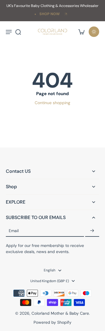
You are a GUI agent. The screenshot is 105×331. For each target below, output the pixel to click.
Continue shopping (52, 102)
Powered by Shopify (52, 322)
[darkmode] (94, 31)
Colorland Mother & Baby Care (60, 313)
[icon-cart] (81, 32)
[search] (18, 32)
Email (14, 230)
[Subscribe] (92, 231)
